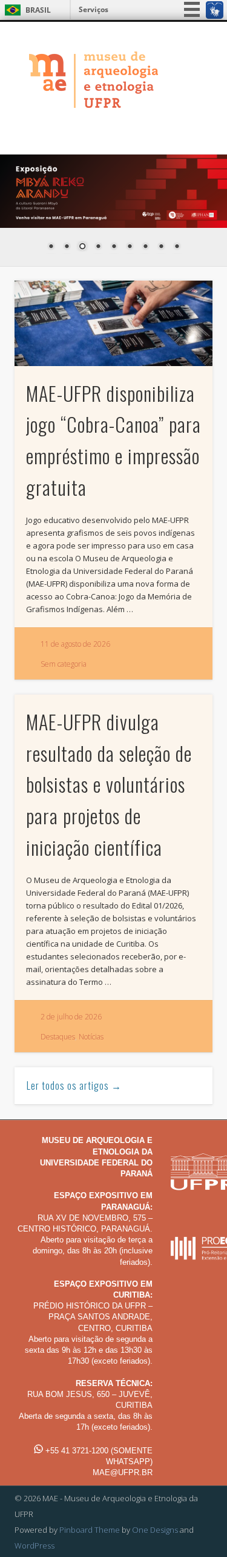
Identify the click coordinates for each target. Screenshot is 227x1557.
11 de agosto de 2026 (75, 644)
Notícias (91, 1037)
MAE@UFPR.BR (123, 1472)
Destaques (58, 1037)
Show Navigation (183, 128)
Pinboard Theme (89, 1529)
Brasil (38, 10)
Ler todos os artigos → (74, 1085)
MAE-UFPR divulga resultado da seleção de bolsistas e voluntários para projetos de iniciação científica (109, 784)
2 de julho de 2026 (71, 1017)
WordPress (34, 1545)
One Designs (155, 1529)
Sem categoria (64, 664)
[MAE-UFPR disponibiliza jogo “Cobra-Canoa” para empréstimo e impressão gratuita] (113, 323)
